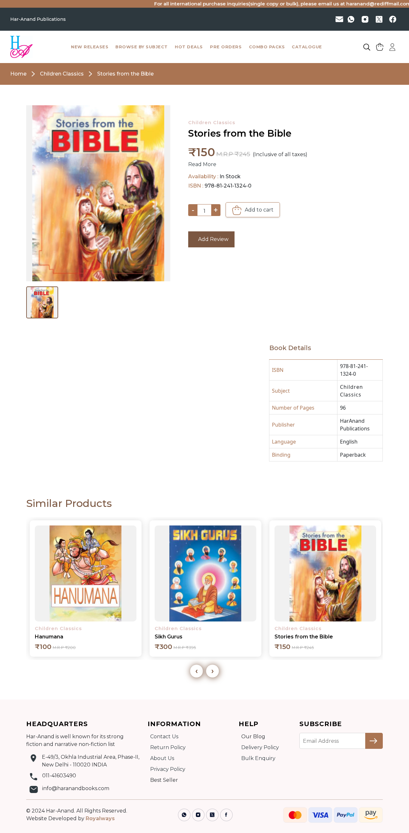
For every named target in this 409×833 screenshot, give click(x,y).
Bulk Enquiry (258, 758)
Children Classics (211, 122)
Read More (202, 164)
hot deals (189, 46)
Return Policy (168, 747)
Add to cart (258, 210)
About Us (162, 758)
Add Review (211, 239)
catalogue (307, 46)
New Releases (89, 46)
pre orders (226, 46)
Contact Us (164, 736)
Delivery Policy (260, 747)
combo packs (267, 46)
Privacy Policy (167, 769)
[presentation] (196, 671)
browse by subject (141, 46)
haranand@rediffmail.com (360, 4)
